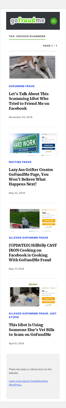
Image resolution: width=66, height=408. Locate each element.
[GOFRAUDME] (27, 23)
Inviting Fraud (20, 161)
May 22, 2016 (17, 192)
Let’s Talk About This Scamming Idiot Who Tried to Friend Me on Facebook (29, 101)
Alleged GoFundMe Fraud (28, 237)
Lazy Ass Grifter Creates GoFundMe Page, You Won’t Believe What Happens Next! (31, 177)
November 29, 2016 (20, 117)
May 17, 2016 (16, 268)
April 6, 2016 (16, 343)
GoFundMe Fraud (22, 86)
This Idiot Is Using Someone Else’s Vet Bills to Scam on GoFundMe (31, 329)
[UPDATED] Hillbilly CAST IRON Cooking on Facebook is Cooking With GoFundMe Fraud (33, 252)
